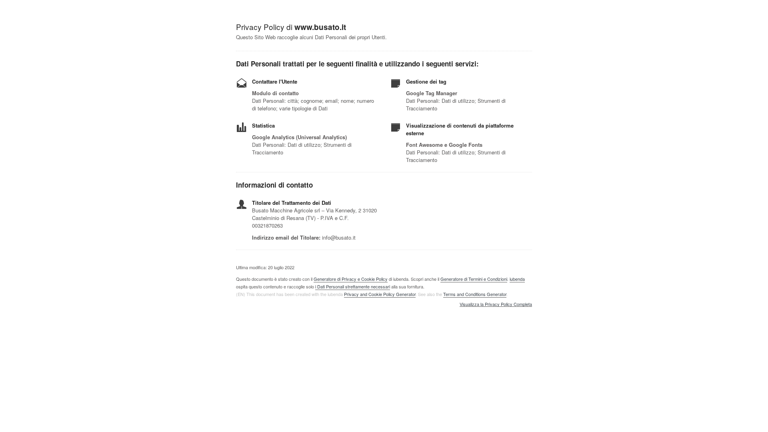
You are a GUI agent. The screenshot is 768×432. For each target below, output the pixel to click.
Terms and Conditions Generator (474, 294)
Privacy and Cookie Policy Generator (380, 294)
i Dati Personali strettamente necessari (352, 286)
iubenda (517, 279)
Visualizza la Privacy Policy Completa (496, 304)
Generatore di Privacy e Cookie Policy (351, 279)
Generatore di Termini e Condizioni (473, 279)
